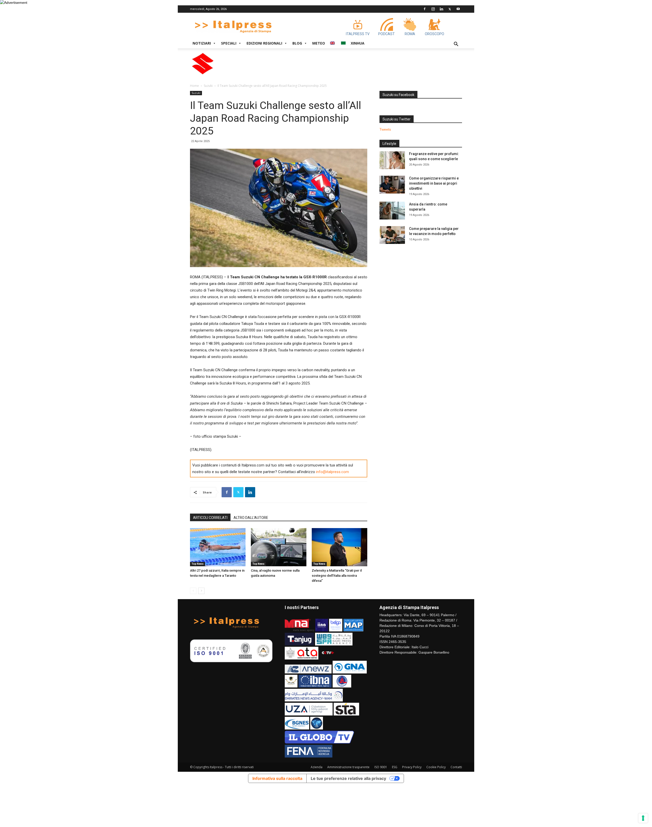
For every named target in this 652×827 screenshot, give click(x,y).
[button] (456, 44)
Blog (297, 43)
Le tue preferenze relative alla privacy (348, 778)
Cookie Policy (436, 767)
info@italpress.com (332, 472)
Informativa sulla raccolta (277, 778)
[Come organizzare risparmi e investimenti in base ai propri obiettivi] (392, 185)
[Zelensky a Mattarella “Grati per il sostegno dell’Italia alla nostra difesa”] (339, 547)
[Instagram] (433, 8)
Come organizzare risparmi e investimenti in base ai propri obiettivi (434, 183)
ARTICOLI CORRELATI (210, 518)
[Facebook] (424, 8)
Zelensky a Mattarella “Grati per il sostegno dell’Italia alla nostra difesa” (337, 576)
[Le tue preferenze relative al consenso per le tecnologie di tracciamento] (643, 818)
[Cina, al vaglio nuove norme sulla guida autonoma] (278, 547)
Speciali (228, 43)
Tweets (385, 129)
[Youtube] (458, 8)
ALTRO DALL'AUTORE (251, 518)
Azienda (316, 767)
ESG (394, 767)
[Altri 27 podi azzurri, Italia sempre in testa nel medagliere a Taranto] (218, 547)
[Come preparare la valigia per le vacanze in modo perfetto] (392, 235)
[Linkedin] (441, 8)
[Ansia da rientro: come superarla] (392, 210)
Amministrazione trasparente (348, 767)
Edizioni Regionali (264, 43)
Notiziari (202, 43)
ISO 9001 (380, 767)
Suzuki (208, 86)
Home (194, 86)
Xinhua (357, 43)
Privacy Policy (412, 767)
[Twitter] (450, 8)
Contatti (456, 767)
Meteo (318, 43)
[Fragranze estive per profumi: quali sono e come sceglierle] (392, 160)
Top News (197, 563)
